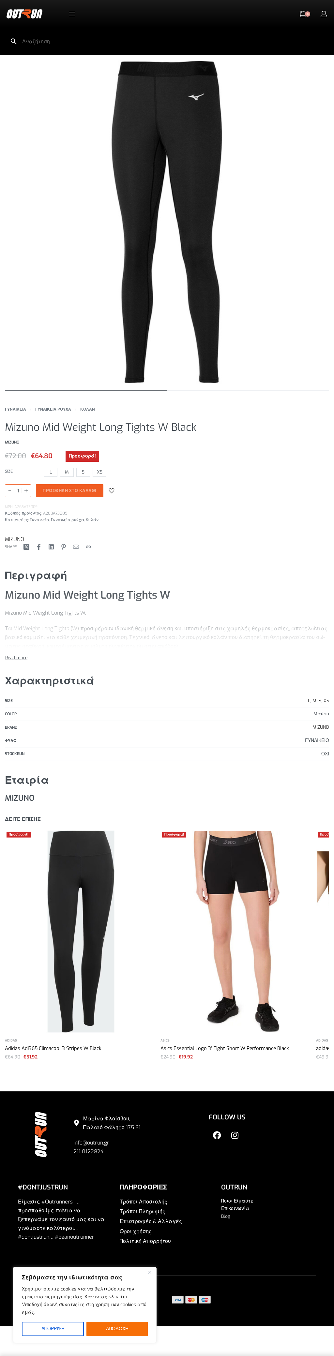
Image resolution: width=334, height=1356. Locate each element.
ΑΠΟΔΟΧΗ (117, 1329)
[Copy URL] (88, 547)
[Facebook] (217, 1135)
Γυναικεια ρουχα (53, 409)
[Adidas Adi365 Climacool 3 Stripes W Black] (81, 931)
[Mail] (76, 547)
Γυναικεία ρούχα (67, 519)
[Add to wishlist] (111, 490)
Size (9, 471)
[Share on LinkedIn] (51, 547)
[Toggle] (16, 657)
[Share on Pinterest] (64, 547)
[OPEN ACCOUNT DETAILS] (323, 14)
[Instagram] (235, 1135)
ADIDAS (11, 1040)
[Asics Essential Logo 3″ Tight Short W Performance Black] (236, 931)
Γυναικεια (15, 409)
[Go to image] (86, 390)
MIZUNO (14, 539)
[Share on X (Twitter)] (26, 547)
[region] (85, 1305)
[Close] (150, 1272)
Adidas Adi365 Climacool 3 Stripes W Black (53, 1048)
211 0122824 (88, 1151)
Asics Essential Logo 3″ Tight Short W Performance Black (224, 1048)
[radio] (50, 472)
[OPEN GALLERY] (167, 222)
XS (326, 701)
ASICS (165, 1040)
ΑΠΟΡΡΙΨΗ (53, 1329)
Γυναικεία (39, 519)
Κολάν (92, 519)
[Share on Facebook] (39, 547)
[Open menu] (72, 14)
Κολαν (87, 409)
